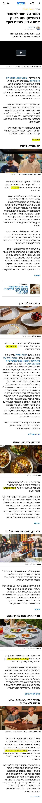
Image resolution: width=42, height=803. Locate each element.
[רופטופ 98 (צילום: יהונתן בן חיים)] (21, 635)
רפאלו (37, 523)
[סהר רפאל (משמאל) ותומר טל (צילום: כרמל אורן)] (21, 163)
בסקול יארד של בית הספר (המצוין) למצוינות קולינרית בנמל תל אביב (21, 361)
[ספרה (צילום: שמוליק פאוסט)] (21, 550)
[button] (32, 3)
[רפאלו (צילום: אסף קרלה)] (21, 461)
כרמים (37, 275)
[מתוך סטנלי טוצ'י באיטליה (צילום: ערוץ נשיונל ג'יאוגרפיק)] (21, 720)
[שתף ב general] (4, 3)
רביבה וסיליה (21, 355)
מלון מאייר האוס (32, 694)
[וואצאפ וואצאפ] (8, 3)
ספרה (37, 609)
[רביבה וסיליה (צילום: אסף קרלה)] (21, 322)
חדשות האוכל (35, 797)
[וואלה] (21, 3)
